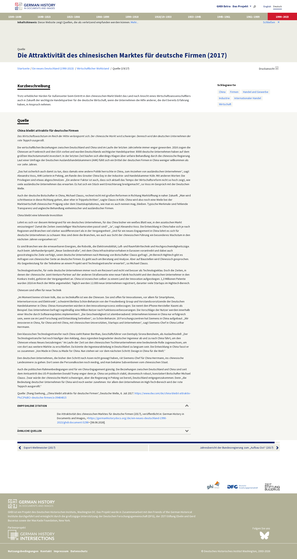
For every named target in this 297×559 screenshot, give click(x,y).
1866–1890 (102, 17)
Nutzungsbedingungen (23, 551)
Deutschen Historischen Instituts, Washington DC (66, 512)
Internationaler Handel (247, 98)
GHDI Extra (224, 6)
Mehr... (134, 22)
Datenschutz (79, 551)
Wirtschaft (225, 104)
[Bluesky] (264, 535)
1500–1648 (14, 17)
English (267, 6)
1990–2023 (282, 17)
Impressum (61, 551)
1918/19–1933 (163, 17)
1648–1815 (44, 17)
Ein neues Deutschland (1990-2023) (53, 68)
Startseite (23, 68)
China (222, 92)
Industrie (224, 98)
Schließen (271, 22)
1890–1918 (131, 17)
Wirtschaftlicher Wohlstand (93, 68)
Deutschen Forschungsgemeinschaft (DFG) (129, 516)
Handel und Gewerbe (255, 92)
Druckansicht (267, 68)
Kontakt (46, 551)
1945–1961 (223, 17)
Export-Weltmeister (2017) (39, 447)
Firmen (234, 92)
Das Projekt (241, 6)
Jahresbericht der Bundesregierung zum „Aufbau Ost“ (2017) (236, 447)
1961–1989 (252, 17)
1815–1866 (73, 17)
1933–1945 (194, 17)
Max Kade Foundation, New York (51, 520)
